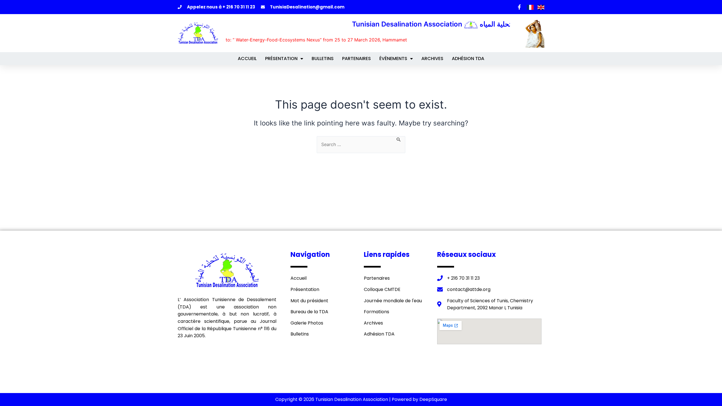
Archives (432, 58)
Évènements (393, 58)
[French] (531, 7)
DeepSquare (433, 399)
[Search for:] (361, 144)
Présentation (281, 58)
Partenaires (356, 58)
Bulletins (323, 58)
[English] (541, 7)
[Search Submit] (399, 139)
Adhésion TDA (468, 58)
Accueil (247, 58)
